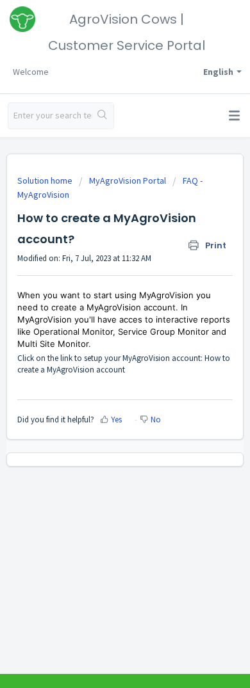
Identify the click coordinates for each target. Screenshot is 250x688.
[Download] (101, 335)
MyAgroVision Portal (127, 180)
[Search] (102, 116)
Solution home (45, 180)
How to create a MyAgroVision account (123, 364)
